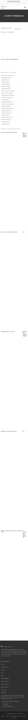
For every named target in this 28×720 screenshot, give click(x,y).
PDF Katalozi (3, 690)
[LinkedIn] (4, 658)
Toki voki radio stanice (6, 97)
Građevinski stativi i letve (7, 108)
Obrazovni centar (4, 687)
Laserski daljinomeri (6, 110)
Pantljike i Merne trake (6, 117)
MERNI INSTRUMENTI (6, 102)
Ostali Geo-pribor (5, 88)
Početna (2, 716)
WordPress (15, 713)
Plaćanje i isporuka (5, 681)
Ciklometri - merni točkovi (7, 104)
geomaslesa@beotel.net (8, 706)
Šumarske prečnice (6, 119)
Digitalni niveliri (5, 79)
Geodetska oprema (5, 667)
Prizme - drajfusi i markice (7, 91)
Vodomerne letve (5, 121)
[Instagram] (15, 3)
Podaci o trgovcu (4, 684)
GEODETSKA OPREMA (6, 75)
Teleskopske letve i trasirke (7, 95)
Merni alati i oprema (6, 113)
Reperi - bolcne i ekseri (6, 93)
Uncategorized (5, 124)
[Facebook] (13, 3)
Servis (2, 673)
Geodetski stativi (5, 84)
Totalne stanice (5, 99)
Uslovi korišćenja (22, 716)
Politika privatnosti (14, 716)
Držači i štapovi (5, 82)
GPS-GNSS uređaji (5, 86)
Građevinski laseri (5, 106)
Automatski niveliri (5, 77)
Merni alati (3, 670)
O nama (2, 664)
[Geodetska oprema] (5, 7)
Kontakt (2, 675)
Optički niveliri (4, 115)
